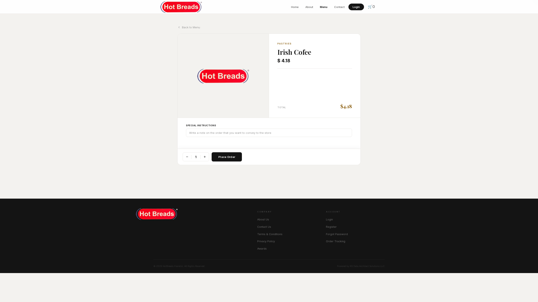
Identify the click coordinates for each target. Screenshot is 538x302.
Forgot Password (337, 234)
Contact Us (264, 226)
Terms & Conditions (269, 234)
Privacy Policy (266, 241)
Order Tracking (335, 241)
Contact (339, 7)
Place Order (226, 157)
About (309, 7)
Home (295, 7)
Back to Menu (191, 27)
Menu (323, 7)
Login (356, 7)
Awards (262, 248)
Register (331, 226)
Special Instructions (201, 125)
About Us (263, 219)
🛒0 (371, 6)
